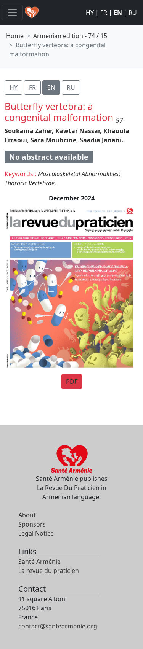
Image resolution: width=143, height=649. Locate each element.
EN (118, 12)
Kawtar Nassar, (78, 131)
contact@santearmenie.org (57, 626)
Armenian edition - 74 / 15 (70, 36)
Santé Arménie (39, 561)
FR (103, 12)
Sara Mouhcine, (54, 140)
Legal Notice (36, 533)
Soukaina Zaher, (29, 131)
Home (15, 36)
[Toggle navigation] (12, 12)
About (27, 515)
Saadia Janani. (102, 140)
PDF (71, 381)
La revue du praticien (48, 570)
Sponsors (32, 524)
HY (90, 12)
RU (133, 12)
